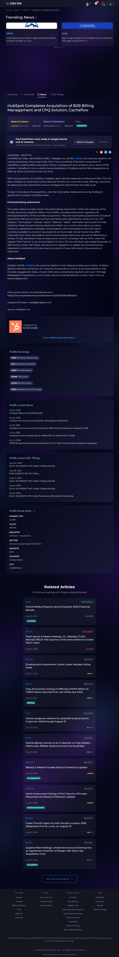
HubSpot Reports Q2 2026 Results (25, 413)
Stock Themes (73, 917)
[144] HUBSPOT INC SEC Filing (24, 473)
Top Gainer (87, 602)
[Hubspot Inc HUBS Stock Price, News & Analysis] (15, 326)
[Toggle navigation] (110, 3)
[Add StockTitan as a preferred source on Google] (109, 152)
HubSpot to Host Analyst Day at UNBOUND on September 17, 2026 (42, 435)
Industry (14, 532)
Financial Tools (73, 925)
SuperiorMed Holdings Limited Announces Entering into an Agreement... (85, 39)
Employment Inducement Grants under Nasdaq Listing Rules (58, 666)
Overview (13, 94)
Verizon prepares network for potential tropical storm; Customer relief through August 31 (57, 720)
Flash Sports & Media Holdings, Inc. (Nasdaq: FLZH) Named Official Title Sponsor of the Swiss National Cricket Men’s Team (59, 639)
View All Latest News (57, 878)
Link (11, 552)
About (19, 897)
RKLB (9, 33)
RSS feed (100, 897)
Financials (29, 94)
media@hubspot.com (40, 302)
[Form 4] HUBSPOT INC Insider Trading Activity (32, 466)
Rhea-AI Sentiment (54, 121)
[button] (88, 3)
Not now (103, 142)
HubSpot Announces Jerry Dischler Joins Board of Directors (38, 421)
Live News (73, 921)
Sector (13, 540)
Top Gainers (73, 901)
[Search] (103, 3)
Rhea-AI (19, 913)
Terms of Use (46, 897)
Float (12, 524)
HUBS (77, 158)
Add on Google (85, 142)
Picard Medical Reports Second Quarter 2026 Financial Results (58, 608)
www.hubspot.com (17, 278)
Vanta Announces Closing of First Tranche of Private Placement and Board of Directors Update (56, 795)
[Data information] (34, 511)
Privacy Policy (46, 905)
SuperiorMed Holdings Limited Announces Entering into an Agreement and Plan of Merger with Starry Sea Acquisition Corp (59, 850)
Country (14, 556)
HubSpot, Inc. (59, 158)
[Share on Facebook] (105, 152)
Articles (73, 897)
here (46, 195)
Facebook (100, 901)
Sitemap (19, 917)
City (11, 564)
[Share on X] (96, 152)
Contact (19, 901)
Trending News (20, 17)
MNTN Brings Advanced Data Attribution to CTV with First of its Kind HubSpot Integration (53, 443)
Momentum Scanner (73, 913)
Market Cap (16, 516)
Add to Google (100, 909)
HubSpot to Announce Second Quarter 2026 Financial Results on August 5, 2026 (48, 428)
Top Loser (88, 632)
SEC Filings (58, 94)
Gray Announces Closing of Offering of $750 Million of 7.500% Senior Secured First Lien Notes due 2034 (57, 690)
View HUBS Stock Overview (59, 337)
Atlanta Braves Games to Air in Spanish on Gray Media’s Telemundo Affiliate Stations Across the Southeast (58, 744)
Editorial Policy (19, 905)
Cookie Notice (46, 901)
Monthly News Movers (73, 909)
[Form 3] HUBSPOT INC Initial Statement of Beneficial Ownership (41, 496)
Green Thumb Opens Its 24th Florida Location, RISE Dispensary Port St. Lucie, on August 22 (56, 825)
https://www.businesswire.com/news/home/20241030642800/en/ (42, 295)
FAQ (19, 909)
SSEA (65, 33)
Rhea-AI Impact (20, 121)
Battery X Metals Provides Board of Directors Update (56, 767)
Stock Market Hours (73, 929)
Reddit (100, 905)
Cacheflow (13, 165)
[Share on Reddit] (101, 152)
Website (14, 548)
